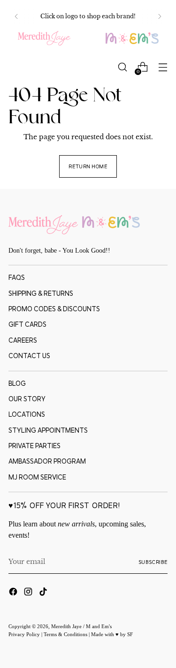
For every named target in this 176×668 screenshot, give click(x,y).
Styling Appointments (48, 430)
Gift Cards (27, 324)
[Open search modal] (122, 67)
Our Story (27, 399)
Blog (17, 383)
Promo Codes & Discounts (54, 309)
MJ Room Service (37, 477)
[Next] (159, 16)
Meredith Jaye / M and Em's (81, 626)
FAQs (16, 277)
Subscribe (153, 562)
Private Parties (34, 446)
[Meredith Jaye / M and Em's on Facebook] (14, 593)
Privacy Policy (24, 634)
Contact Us (29, 356)
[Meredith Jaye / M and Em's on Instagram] (29, 593)
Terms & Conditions (66, 634)
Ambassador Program (47, 461)
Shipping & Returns (40, 293)
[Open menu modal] (162, 67)
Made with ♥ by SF (112, 634)
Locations (26, 414)
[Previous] (16, 16)
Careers (22, 340)
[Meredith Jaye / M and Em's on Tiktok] (44, 593)
